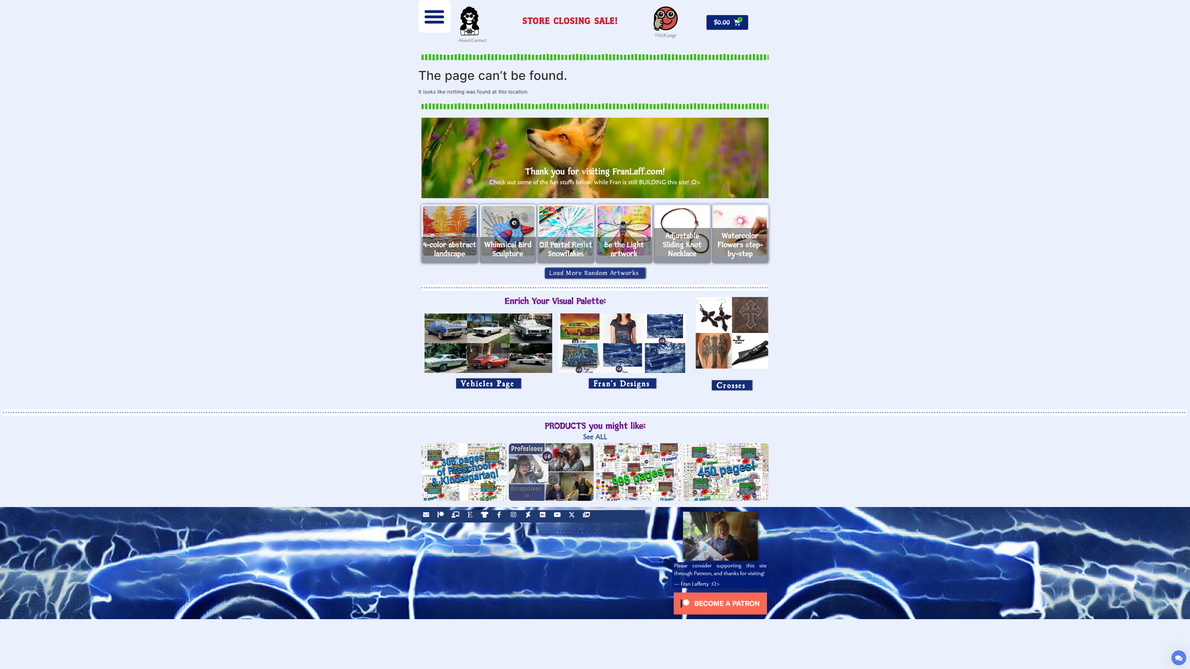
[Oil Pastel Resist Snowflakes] (566, 230)
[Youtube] (559, 516)
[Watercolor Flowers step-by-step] (740, 230)
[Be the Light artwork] (624, 230)
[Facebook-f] (500, 516)
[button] (434, 16)
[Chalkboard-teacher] (457, 516)
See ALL (595, 437)
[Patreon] (442, 516)
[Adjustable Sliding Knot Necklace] (682, 230)
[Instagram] (515, 516)
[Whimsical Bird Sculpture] (508, 230)
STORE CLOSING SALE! (570, 20)
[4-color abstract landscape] (449, 230)
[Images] (588, 516)
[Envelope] (427, 516)
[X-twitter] (573, 516)
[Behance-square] (544, 516)
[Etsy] (471, 516)
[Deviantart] (529, 516)
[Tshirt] (486, 516)
